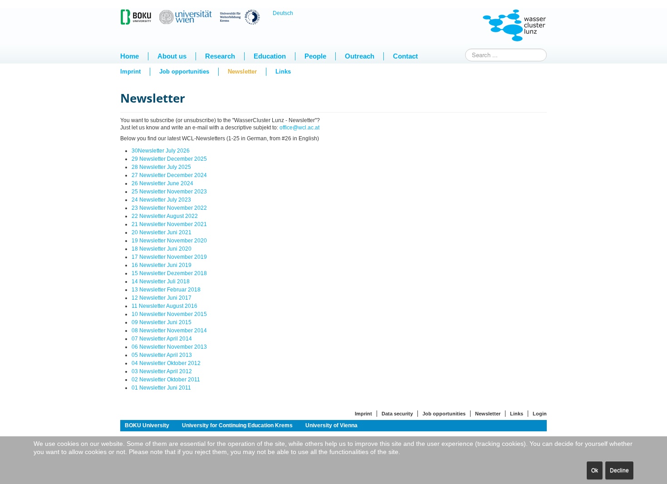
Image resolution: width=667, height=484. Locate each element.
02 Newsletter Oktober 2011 (166, 379)
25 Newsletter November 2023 (169, 191)
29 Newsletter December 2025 (169, 159)
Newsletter (242, 71)
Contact (405, 56)
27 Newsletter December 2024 (169, 175)
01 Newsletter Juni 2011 (161, 388)
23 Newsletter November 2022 (169, 208)
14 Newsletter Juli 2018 (161, 281)
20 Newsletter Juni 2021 (161, 232)
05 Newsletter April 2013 (162, 355)
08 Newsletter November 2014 (169, 330)
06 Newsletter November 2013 (169, 347)
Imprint (130, 71)
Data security (397, 413)
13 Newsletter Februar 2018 (166, 289)
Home (129, 56)
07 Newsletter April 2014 (162, 339)
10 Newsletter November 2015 (169, 314)
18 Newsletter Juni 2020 (161, 249)
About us (171, 56)
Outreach (359, 56)
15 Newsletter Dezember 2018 (169, 273)
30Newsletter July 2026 (161, 151)
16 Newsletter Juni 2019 (161, 265)
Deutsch (283, 13)
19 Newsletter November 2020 (169, 240)
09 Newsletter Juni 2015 (161, 322)
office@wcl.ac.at (299, 127)
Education (270, 56)
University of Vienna (331, 425)
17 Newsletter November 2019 (169, 257)
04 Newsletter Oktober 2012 (166, 363)
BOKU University (147, 425)
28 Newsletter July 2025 (161, 167)
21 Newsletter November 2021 (169, 224)
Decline (619, 470)
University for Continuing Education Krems (237, 425)
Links (283, 71)
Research (220, 56)
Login (540, 413)
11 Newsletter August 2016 (164, 306)
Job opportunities (184, 71)
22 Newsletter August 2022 (165, 216)
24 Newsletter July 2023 (161, 200)
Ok (594, 470)
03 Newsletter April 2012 (162, 371)
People (315, 56)
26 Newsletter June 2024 (162, 183)
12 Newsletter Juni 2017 (161, 298)
